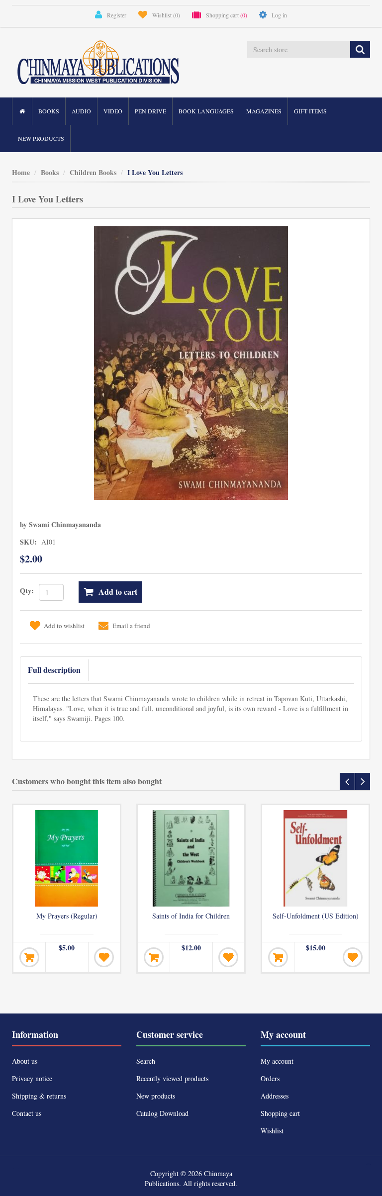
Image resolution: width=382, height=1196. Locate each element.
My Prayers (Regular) (66, 916)
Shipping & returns (39, 1096)
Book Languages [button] (206, 111)
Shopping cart (280, 1113)
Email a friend (131, 625)
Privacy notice (32, 1078)
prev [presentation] (347, 781)
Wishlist (272, 1130)
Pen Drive (150, 111)
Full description (54, 669)
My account (277, 1061)
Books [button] (48, 111)
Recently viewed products (172, 1078)
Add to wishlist (64, 625)
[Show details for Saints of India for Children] (191, 858)
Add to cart (117, 591)
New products (41, 138)
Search (145, 1061)
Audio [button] (81, 111)
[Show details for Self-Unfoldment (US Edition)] (315, 858)
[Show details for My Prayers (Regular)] (66, 858)
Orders (270, 1078)
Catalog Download (162, 1113)
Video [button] (112, 111)
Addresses (274, 1096)
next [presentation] (362, 781)
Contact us (26, 1113)
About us (24, 1061)
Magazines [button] (264, 111)
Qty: (27, 590)
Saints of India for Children (191, 916)
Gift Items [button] (310, 111)
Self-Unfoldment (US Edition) (316, 916)
